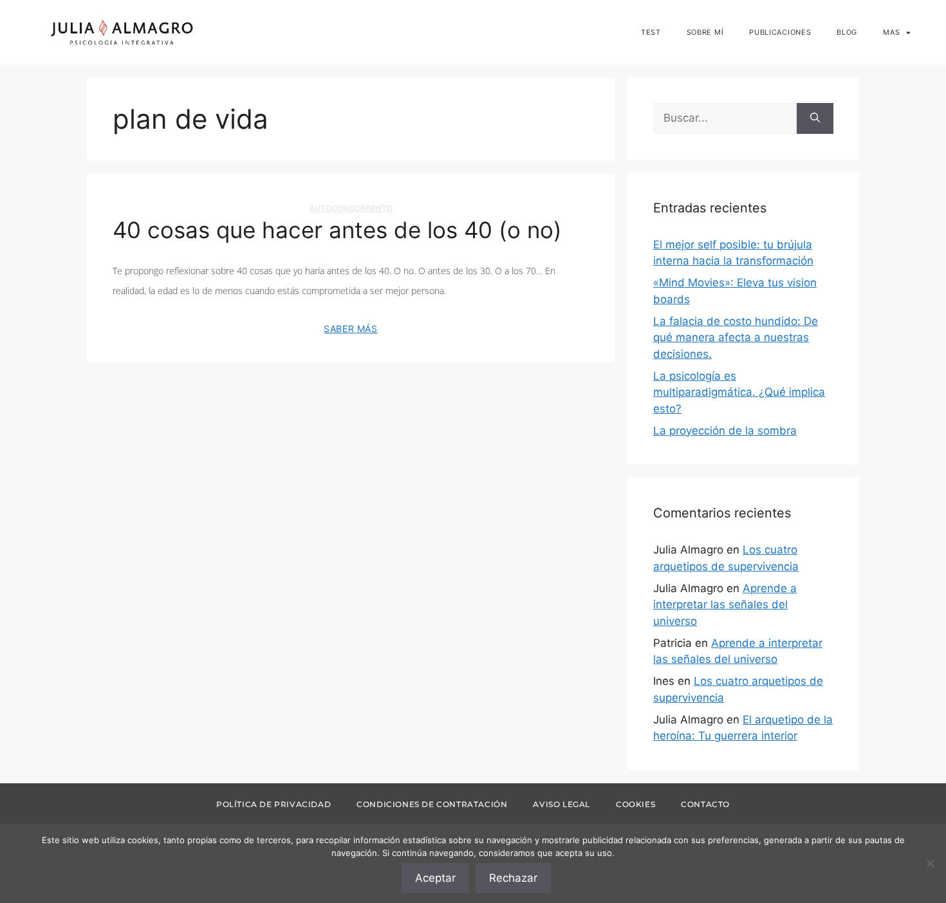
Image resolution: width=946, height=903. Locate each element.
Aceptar (435, 877)
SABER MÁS (350, 328)
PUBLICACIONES (780, 32)
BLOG (847, 32)
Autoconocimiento (351, 208)
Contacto (705, 804)
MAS (891, 32)
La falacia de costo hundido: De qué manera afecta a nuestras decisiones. (735, 337)
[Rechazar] (929, 863)
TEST (651, 32)
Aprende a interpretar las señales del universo (725, 605)
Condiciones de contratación (432, 804)
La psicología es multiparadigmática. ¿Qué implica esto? (739, 392)
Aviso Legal (561, 804)
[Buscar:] (725, 118)
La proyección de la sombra (725, 430)
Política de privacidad (273, 804)
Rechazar (513, 877)
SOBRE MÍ (705, 32)
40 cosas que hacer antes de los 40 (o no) (337, 229)
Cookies (635, 804)
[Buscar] (815, 118)
